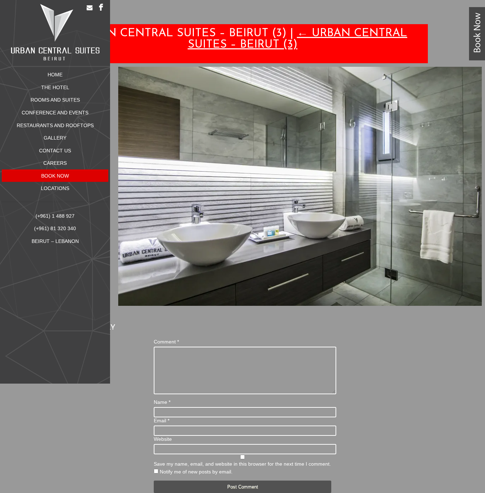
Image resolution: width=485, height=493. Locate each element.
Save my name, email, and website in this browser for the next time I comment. (242, 464)
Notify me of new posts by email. (196, 472)
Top (468, 476)
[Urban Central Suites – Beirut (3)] (300, 304)
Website (163, 439)
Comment (166, 342)
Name (162, 402)
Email (161, 420)
